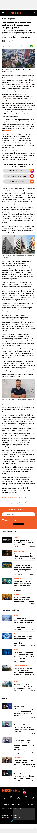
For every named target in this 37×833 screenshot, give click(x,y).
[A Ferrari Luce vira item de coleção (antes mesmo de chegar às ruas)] (7, 540)
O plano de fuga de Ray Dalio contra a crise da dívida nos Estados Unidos (24, 599)
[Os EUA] (7, 581)
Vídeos (4, 698)
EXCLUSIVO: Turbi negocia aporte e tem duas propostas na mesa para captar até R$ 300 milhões (24, 671)
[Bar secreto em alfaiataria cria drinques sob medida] (7, 553)
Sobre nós (5, 805)
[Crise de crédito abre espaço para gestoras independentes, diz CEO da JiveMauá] (7, 724)
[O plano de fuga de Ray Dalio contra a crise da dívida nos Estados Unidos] (7, 597)
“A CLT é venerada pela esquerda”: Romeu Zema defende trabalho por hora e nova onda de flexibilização (24, 745)
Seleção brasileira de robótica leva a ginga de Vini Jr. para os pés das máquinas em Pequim (23, 568)
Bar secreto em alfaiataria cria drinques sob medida (24, 555)
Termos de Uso (26, 519)
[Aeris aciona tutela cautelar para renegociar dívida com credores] (7, 684)
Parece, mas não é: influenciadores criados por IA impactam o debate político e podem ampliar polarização (24, 711)
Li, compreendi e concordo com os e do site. (19, 519)
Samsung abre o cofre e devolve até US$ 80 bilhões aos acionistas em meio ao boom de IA (24, 639)
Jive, (5, 497)
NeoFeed (7, 131)
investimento (8, 405)
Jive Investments (8, 99)
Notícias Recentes (9, 532)
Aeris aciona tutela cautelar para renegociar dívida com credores (23, 686)
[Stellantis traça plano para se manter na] (7, 760)
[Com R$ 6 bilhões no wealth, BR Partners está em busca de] (7, 773)
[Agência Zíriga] (12, 821)
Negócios (11, 19)
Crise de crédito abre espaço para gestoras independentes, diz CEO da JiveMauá (24, 728)
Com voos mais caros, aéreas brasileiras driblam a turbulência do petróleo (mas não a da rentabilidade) (24, 622)
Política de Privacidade (25, 805)
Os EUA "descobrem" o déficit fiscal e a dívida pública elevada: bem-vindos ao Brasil (22, 584)
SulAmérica (25, 84)
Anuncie (13, 805)
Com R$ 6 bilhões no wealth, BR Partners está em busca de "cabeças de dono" (24, 776)
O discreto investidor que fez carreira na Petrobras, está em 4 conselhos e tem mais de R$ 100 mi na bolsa (24, 655)
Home (4, 19)
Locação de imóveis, (14, 497)
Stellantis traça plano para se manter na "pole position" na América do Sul (24, 762)
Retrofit (23, 497)
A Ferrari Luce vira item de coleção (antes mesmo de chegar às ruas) (24, 542)
